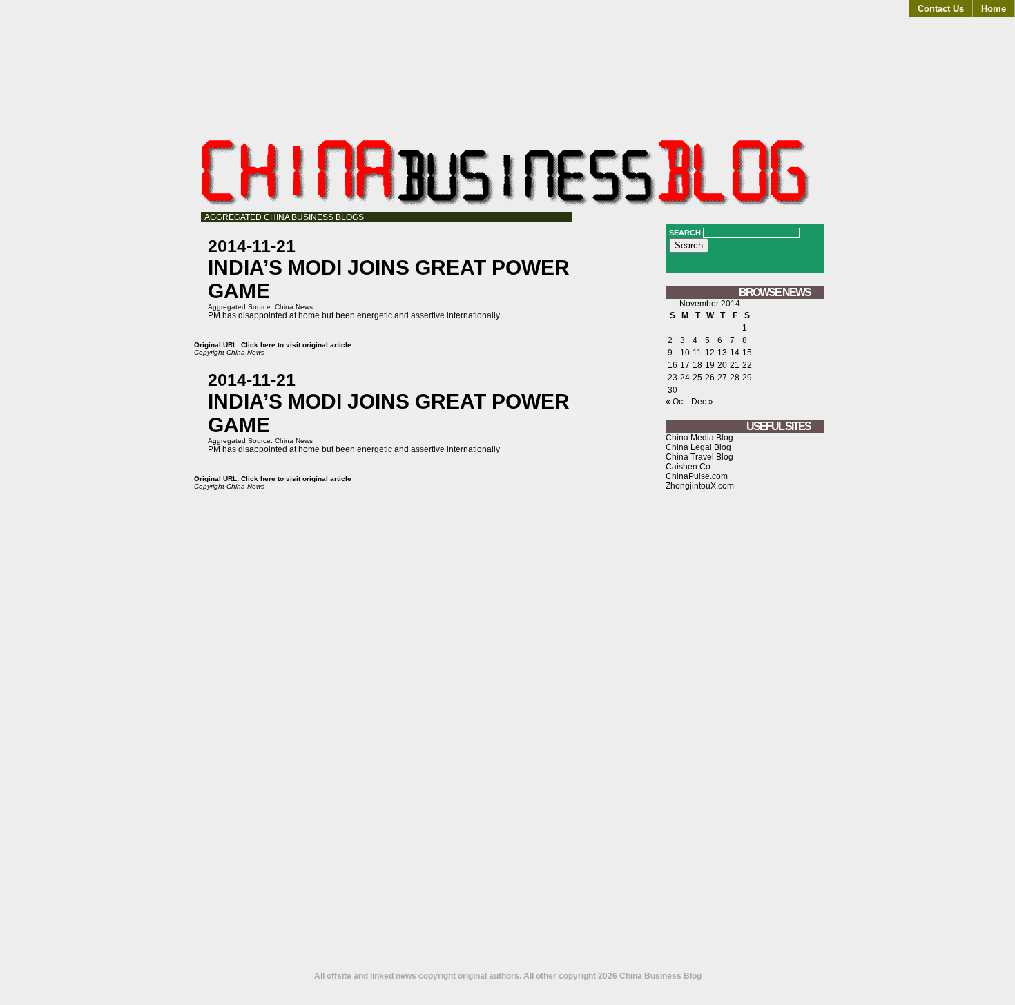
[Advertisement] (745, 736)
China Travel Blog (699, 457)
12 (710, 353)
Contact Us (941, 8)
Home (993, 8)
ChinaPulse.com (697, 476)
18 (697, 365)
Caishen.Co (688, 466)
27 (722, 377)
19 (710, 365)
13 (722, 353)
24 (685, 377)
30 (672, 390)
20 (722, 365)
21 (735, 365)
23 (672, 377)
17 (685, 365)
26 (710, 377)
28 (735, 377)
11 (697, 353)
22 (747, 365)
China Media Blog (699, 437)
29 (747, 377)
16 (672, 365)
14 (735, 353)
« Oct (675, 402)
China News (294, 307)
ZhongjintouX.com (700, 486)
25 (697, 377)
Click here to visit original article (296, 345)
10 (685, 353)
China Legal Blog (698, 447)
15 (747, 353)
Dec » (702, 402)
